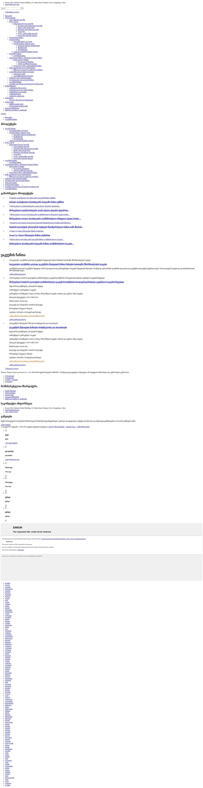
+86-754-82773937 (11, 412)
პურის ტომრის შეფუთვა (27, 64)
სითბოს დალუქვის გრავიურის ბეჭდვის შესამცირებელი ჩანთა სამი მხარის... (46, 227)
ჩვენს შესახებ (10, 86)
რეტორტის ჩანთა (16, 38)
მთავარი (8, 16)
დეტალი (22, 274)
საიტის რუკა (70, 427)
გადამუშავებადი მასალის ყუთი (21, 72)
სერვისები (9, 98)
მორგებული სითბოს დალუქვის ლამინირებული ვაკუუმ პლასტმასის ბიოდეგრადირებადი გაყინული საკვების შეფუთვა (66, 282)
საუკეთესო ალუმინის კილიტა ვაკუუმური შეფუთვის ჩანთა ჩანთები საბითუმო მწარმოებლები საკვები (58, 264)
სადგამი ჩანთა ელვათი (23, 42)
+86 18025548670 (11, 443)
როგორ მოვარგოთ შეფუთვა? (21, 100)
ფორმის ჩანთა (15, 54)
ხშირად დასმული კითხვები (16, 110)
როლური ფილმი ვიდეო (27, 36)
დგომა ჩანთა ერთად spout (24, 44)
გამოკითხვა (14, 274)
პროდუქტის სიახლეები (18, 106)
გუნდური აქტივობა (16, 96)
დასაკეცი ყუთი (19, 74)
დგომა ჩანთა (14, 40)
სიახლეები (9, 102)
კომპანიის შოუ (15, 94)
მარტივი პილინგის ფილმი (28, 30)
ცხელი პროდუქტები (56, 427)
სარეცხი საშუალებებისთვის (29, 46)
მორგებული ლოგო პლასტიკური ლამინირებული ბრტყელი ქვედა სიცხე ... (45, 218)
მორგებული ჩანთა (21, 60)
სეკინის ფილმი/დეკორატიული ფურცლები (26, 84)
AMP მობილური (83, 427)
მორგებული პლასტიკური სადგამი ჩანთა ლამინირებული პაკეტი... (41, 244)
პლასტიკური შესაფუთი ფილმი (30, 26)
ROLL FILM (13, 22)
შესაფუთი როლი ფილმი (23, 24)
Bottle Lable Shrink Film (26, 28)
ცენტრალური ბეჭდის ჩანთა (20, 78)
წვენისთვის (22, 48)
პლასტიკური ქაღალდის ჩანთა (21, 80)
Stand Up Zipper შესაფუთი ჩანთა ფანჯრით (29, 235)
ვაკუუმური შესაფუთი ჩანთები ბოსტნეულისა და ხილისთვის (38, 327)
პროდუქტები (10, 18)
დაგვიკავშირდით (12, 108)
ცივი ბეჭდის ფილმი (17, 20)
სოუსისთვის (22, 50)
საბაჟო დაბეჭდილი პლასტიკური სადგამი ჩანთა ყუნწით (36, 202)
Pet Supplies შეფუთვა (25, 62)
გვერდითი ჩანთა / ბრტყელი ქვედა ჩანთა (25, 58)
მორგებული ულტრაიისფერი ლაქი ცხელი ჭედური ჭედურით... (39, 210)
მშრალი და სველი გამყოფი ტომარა (28, 70)
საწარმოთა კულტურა (18, 92)
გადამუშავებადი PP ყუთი (23, 76)
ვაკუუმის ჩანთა (15, 82)
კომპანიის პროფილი (17, 88)
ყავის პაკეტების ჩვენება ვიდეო (26, 52)
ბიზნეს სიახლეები (16, 104)
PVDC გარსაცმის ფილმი (27, 34)
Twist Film (21, 32)
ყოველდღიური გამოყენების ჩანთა (27, 66)
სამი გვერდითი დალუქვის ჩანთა (22, 68)
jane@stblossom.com (12, 4)
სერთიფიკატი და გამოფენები (21, 90)
